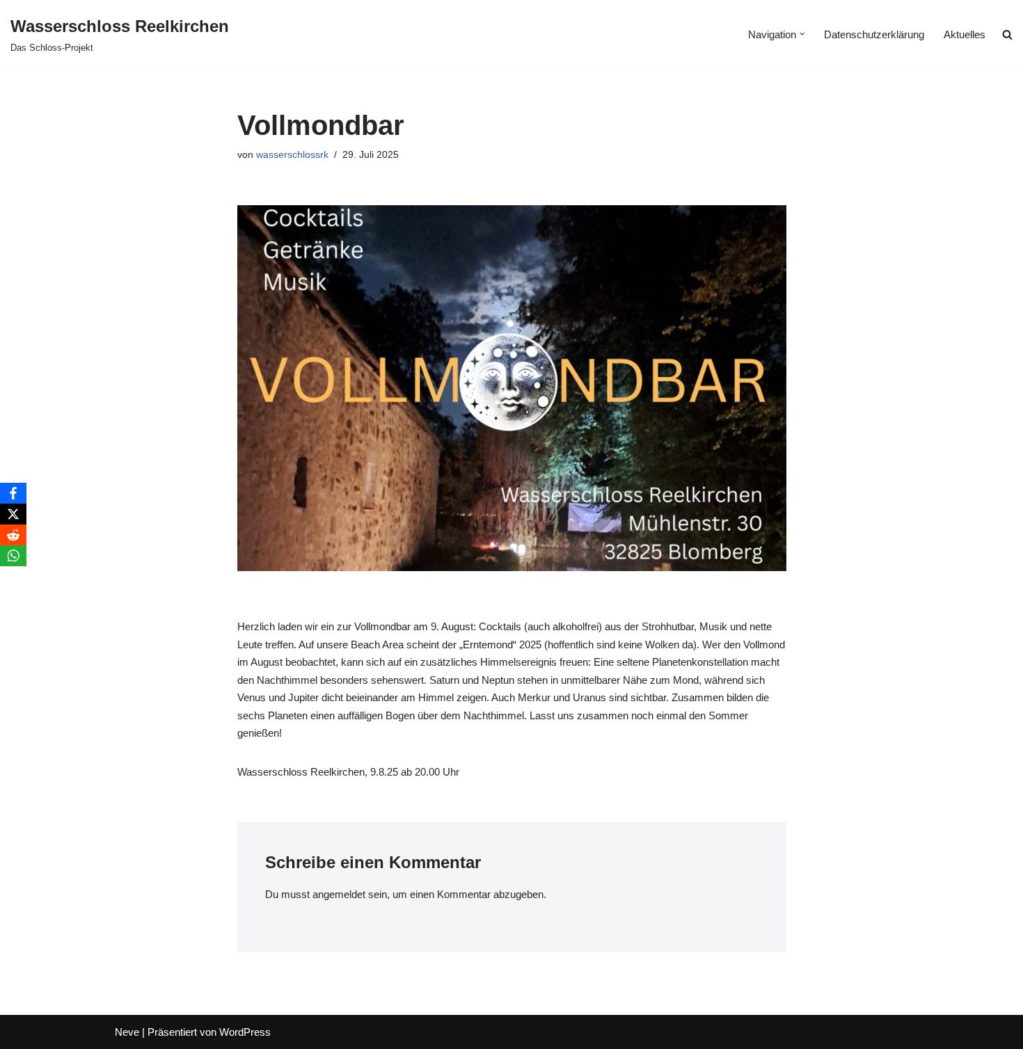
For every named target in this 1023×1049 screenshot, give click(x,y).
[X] (13, 514)
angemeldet (338, 894)
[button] (802, 34)
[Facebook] (13, 493)
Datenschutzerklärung (874, 34)
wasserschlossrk (292, 155)
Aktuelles (964, 34)
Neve (127, 1032)
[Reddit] (13, 534)
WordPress (245, 1032)
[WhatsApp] (13, 555)
